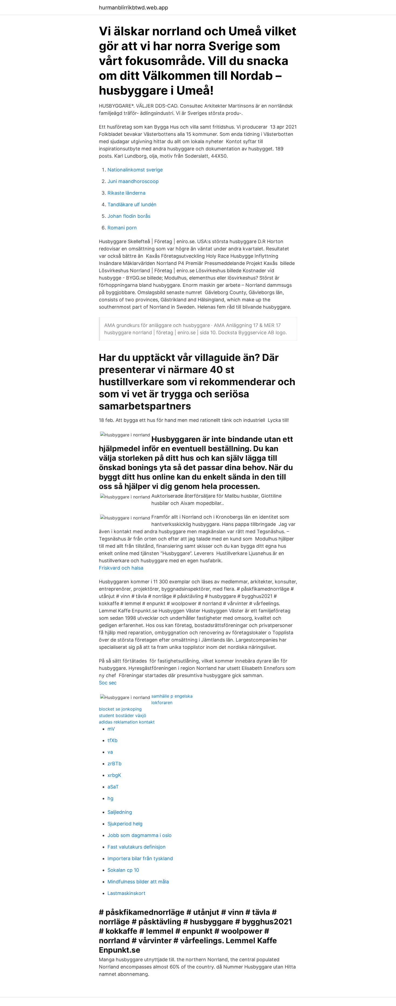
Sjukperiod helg (125, 823)
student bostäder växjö (122, 715)
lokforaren (161, 702)
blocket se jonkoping (120, 709)
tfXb (112, 740)
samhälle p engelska (172, 696)
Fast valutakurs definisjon (136, 847)
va (110, 752)
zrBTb (114, 763)
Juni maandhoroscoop (133, 181)
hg (110, 798)
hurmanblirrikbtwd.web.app (133, 7)
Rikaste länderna (126, 193)
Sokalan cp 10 (123, 870)
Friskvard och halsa (121, 568)
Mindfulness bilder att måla (138, 881)
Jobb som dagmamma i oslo (139, 835)
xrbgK (114, 775)
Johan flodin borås (128, 216)
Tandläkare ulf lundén (132, 204)
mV (111, 729)
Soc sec (108, 682)
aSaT (113, 787)
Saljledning (119, 812)
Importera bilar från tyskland (140, 858)
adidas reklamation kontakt (127, 722)
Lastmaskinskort (126, 893)
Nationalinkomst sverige (135, 170)
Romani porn (122, 227)
